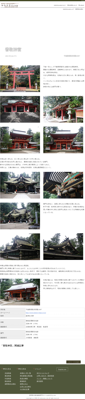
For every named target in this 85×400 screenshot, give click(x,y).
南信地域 (8, 381)
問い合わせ (81, 5)
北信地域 (8, 373)
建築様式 (23, 381)
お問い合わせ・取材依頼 (45, 376)
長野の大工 (24, 384)
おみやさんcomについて (60, 5)
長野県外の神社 (79, 9)
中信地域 (8, 378)
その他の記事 (24, 389)
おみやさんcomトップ (68, 9)
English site (62, 369)
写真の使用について (72, 5)
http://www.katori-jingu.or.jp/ (36, 313)
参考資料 (40, 381)
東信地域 (8, 376)
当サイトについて (43, 373)
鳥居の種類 (24, 378)
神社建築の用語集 (26, 376)
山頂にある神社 (25, 386)
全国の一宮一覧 (25, 373)
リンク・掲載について (44, 378)
